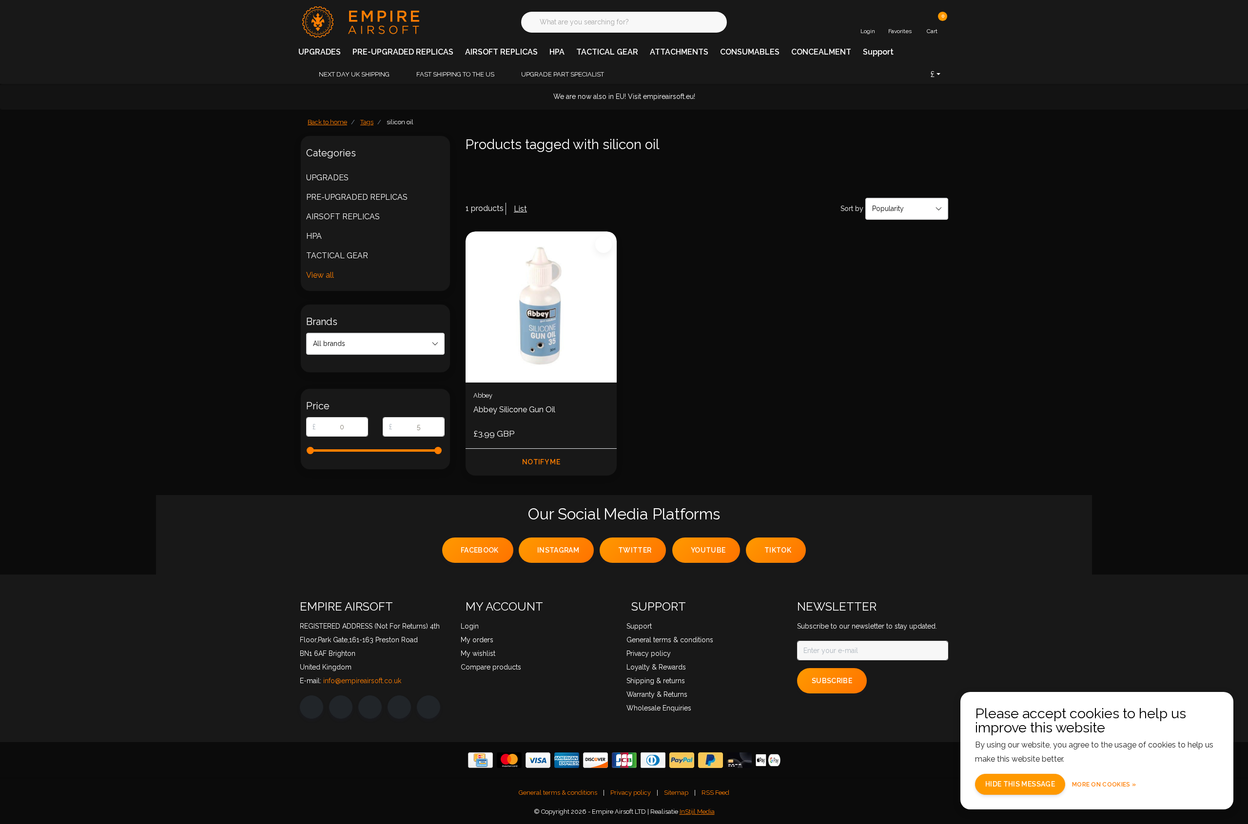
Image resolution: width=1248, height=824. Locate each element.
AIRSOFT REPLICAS (501, 52)
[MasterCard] (509, 760)
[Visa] (538, 760)
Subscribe (832, 681)
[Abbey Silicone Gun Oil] (541, 307)
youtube (708, 550)
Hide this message (1020, 784)
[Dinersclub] (653, 760)
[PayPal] (681, 760)
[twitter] (370, 707)
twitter (634, 550)
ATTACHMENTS (679, 52)
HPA (557, 52)
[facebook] (311, 707)
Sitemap (676, 792)
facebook (480, 550)
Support (878, 52)
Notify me (541, 462)
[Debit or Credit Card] (739, 760)
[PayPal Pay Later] (710, 760)
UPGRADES (319, 52)
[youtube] (399, 707)
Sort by (851, 208)
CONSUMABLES (750, 52)
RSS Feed (715, 792)
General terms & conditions (558, 792)
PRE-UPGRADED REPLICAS (402, 52)
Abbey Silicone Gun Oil (514, 409)
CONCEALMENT (821, 52)
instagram (558, 550)
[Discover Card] (595, 760)
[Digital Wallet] (768, 760)
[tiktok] (428, 707)
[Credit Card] (480, 760)
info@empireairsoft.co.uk (362, 681)
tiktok (777, 550)
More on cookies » (1104, 784)
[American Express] (566, 760)
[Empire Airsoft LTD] (359, 21)
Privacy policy (630, 792)
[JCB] (624, 760)
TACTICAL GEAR (607, 52)
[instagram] (340, 707)
